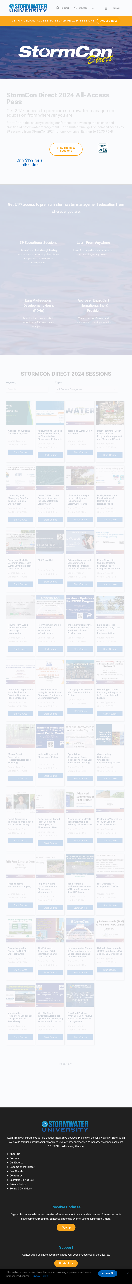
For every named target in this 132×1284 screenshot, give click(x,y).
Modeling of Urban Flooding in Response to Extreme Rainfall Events (109, 693)
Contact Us (16, 1175)
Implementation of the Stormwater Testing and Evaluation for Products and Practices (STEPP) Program (79, 629)
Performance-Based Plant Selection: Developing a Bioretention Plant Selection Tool (49, 823)
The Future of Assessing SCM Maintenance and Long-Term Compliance (47, 952)
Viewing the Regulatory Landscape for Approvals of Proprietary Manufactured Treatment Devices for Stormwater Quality (20, 1017)
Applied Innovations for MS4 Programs (19, 432)
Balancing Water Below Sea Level (80, 432)
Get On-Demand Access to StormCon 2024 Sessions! (64, 20)
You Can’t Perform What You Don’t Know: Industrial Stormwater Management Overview (79, 1017)
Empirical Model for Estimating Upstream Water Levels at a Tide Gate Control (20, 564)
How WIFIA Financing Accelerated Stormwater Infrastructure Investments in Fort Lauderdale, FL (49, 629)
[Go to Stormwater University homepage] (28, 7)
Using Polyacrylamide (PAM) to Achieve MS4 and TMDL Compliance (109, 951)
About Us (15, 1153)
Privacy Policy (18, 1184)
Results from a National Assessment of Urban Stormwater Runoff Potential (79, 887)
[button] (127, 1273)
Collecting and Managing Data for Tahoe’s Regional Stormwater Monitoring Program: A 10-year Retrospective (20, 499)
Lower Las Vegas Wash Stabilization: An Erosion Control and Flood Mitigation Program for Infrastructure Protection (20, 693)
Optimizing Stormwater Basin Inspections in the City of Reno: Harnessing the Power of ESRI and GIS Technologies (79, 758)
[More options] (93, 8)
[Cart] (106, 8)
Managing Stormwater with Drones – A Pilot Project (79, 692)
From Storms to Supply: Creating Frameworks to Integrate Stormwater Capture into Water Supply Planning (109, 564)
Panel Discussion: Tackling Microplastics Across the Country (20, 822)
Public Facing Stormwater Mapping (19, 885)
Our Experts (16, 1162)
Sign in (116, 8)
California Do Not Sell (22, 1179)
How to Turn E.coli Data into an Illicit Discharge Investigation (18, 628)
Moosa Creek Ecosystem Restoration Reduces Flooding (19, 758)
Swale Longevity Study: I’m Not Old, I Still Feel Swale (18, 951)
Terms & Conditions (21, 1188)
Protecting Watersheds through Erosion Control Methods (110, 822)
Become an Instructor (22, 1166)
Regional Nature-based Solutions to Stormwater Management (48, 887)
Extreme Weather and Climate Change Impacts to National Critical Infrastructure (79, 564)
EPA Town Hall (45, 560)
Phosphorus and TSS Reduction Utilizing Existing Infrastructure (79, 822)
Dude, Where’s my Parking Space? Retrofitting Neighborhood (107, 499)
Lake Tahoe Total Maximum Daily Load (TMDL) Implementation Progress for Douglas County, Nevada (109, 629)
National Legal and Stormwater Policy (48, 755)
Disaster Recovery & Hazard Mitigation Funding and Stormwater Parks (78, 499)
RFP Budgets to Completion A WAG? (108, 885)
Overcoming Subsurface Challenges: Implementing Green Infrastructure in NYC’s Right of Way (109, 758)
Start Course (20, 452)
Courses (14, 1158)
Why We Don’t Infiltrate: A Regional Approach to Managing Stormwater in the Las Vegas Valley (50, 1017)
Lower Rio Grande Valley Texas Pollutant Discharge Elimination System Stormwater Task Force (50, 693)
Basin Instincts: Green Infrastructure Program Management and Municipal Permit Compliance (109, 435)
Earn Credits (16, 1171)
